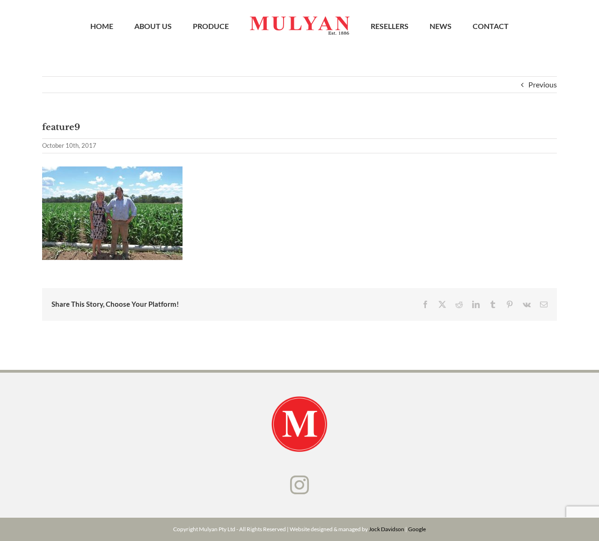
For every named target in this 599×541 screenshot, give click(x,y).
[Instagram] (299, 485)
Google (417, 529)
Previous (542, 84)
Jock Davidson (386, 529)
